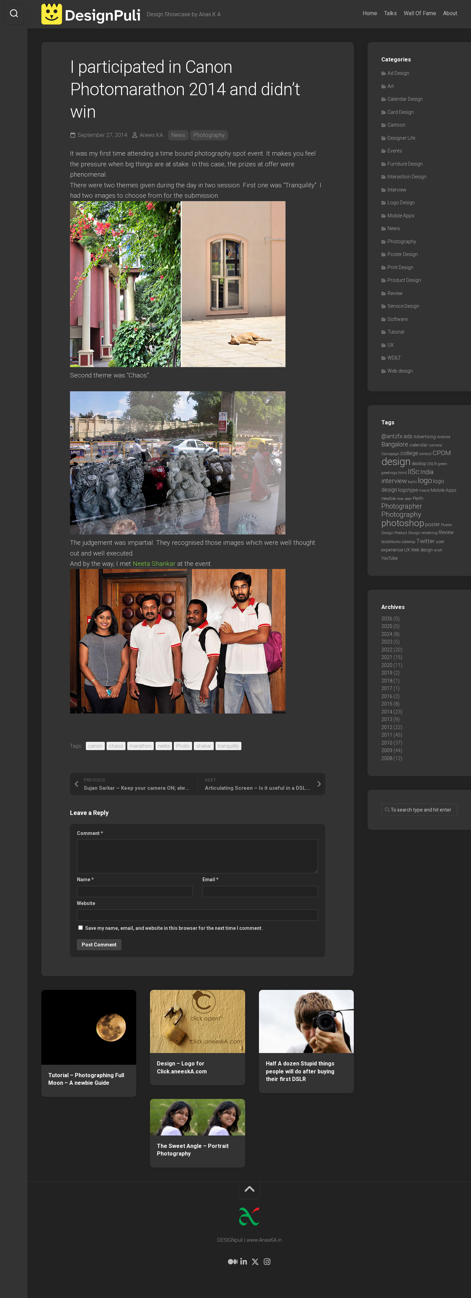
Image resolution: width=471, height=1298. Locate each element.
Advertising (424, 436)
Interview (397, 190)
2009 (386, 750)
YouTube (389, 558)
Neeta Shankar (154, 564)
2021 (386, 657)
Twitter (425, 541)
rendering (429, 532)
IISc (413, 472)
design (396, 462)
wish (438, 550)
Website (86, 903)
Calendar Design (405, 99)
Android (443, 436)
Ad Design (398, 73)
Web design (400, 371)
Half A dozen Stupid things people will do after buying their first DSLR (300, 1071)
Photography (209, 135)
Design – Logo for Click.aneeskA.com (182, 1067)
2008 (386, 758)
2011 (386, 735)
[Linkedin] (243, 1262)
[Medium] (232, 1262)
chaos (116, 746)
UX (391, 345)
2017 (386, 688)
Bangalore (394, 444)
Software (398, 319)
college (409, 453)
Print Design (400, 267)
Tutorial (396, 332)
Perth (418, 498)
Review (395, 293)
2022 (386, 649)
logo (425, 480)
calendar (418, 445)
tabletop (408, 542)
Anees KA (151, 135)
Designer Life (401, 138)
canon (95, 746)
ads (407, 436)
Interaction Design (407, 176)
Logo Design (401, 202)
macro (424, 490)
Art (391, 86)
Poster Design (403, 254)
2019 (386, 673)
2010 (386, 743)
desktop (419, 463)
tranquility (228, 746)
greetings (389, 472)
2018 (386, 681)
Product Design (404, 280)
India (426, 472)
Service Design (403, 306)
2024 (386, 634)
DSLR (432, 463)
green (442, 463)
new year (404, 498)
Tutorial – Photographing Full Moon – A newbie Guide (86, 1079)
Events (395, 151)
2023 (386, 642)
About (450, 13)
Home (370, 13)
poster (432, 524)
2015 (386, 704)
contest (425, 454)
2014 (386, 712)
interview (394, 481)
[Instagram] (267, 1262)
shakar (203, 746)
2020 (386, 665)
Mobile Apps (401, 215)
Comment (90, 833)
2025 (386, 626)
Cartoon (396, 125)
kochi (412, 482)
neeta (164, 746)
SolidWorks (391, 541)
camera (435, 445)
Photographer (401, 506)
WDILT (394, 358)
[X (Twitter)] (255, 1262)
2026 (386, 618)
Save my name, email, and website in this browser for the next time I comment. (174, 928)
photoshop (402, 523)
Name (85, 879)
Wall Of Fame (420, 13)
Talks (390, 13)
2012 (386, 727)
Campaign (390, 454)
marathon (140, 746)
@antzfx (391, 436)
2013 (386, 719)
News (178, 135)
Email (210, 879)
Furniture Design (405, 164)
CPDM (442, 453)
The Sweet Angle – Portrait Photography (193, 1150)
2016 (386, 696)
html (402, 473)
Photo (183, 746)
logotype (408, 490)
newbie (388, 498)
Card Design (401, 112)
